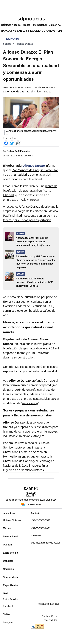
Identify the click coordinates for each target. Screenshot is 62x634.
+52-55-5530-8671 (40, 528)
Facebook (8, 606)
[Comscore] (31, 504)
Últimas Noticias (12, 25)
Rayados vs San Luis (14, 31)
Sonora (7, 43)
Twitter (6, 614)
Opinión (53, 25)
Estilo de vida (10, 552)
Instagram (8, 622)
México (26, 25)
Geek (6, 593)
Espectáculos (10, 585)
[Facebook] (6, 143)
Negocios (8, 569)
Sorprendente (11, 577)
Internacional (39, 25)
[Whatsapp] (18, 143)
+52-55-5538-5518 (40, 520)
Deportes (8, 561)
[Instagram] (36, 488)
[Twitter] (12, 143)
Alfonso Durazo (24, 43)
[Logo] (31, 19)
